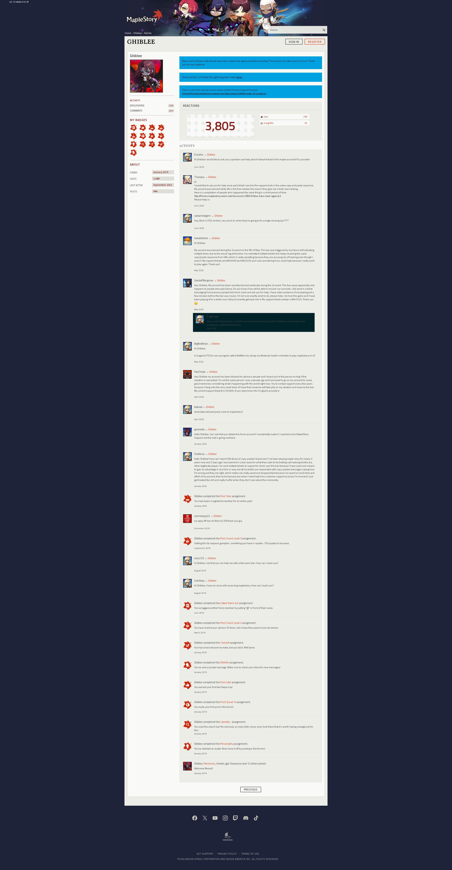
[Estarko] (187, 157)
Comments (151, 110)
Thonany (199, 177)
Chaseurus (236, 763)
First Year (225, 496)
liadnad (198, 407)
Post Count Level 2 (231, 623)
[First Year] (152, 127)
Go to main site (17, 2)
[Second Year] (162, 127)
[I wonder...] (143, 144)
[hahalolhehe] (187, 240)
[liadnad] (187, 409)
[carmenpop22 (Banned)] (187, 518)
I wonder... (225, 722)
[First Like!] (143, 127)
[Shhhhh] (134, 152)
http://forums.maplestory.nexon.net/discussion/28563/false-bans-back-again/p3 (237, 196)
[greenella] (187, 432)
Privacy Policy (227, 854)
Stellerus (199, 454)
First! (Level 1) (228, 702)
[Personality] (134, 144)
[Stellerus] (187, 456)
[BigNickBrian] (187, 346)
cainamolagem (202, 216)
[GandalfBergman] (187, 283)
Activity (135, 100)
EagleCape (213, 316)
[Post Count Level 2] (152, 135)
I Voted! (224, 643)
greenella (199, 429)
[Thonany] (187, 179)
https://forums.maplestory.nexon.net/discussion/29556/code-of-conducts (224, 93)
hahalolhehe (201, 238)
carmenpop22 (202, 516)
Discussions (151, 105)
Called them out (229, 603)
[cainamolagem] (187, 218)
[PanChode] (187, 374)
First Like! (225, 682)
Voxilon (220, 763)
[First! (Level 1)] (143, 135)
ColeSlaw (199, 581)
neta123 (199, 558)
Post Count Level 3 (231, 538)
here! (239, 77)
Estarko (198, 155)
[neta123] (187, 560)
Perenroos (209, 763)
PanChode (200, 372)
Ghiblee (211, 155)
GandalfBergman (203, 280)
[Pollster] (152, 144)
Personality (226, 744)
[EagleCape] (199, 319)
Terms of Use (250, 854)
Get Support (205, 854)
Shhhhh (224, 662)
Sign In (294, 41)
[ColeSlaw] (187, 583)
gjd (227, 763)
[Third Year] (134, 135)
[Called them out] (134, 127)
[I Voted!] (162, 144)
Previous (251, 789)
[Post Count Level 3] (162, 135)
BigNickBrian (201, 344)
